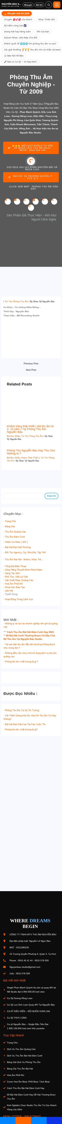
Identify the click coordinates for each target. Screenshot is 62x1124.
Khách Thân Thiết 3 (30, 458)
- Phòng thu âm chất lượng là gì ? (20, 661)
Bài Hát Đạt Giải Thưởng (18, 547)
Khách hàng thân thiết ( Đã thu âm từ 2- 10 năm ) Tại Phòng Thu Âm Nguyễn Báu (30, 429)
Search (51, 495)
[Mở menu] (56, 4)
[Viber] (45, 202)
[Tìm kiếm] (48, 4)
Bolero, (27, 559)
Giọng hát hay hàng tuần (17, 31)
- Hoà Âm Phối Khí (13, 583)
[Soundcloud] (54, 202)
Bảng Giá (10, 526)
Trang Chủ (10, 521)
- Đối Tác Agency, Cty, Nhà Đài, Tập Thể (24, 552)
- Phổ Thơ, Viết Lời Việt (15, 576)
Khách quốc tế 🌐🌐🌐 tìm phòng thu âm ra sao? (30, 43)
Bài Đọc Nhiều (13, 436)
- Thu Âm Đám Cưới (14, 537)
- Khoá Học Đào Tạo (14, 587)
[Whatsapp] (26, 202)
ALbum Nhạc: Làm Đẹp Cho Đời (20, 37)
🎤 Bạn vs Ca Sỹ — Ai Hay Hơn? (20, 61)
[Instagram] (31, 208)
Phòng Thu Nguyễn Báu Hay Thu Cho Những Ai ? (31, 452)
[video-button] (31, 161)
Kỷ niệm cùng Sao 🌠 (15, 25)
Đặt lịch (39, 5)
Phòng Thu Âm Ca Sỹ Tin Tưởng (22, 710)
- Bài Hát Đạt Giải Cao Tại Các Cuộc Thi (24, 724)
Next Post (31, 370)
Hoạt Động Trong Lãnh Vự (18, 599)
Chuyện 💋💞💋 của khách (18, 19)
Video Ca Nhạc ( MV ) (16, 542)
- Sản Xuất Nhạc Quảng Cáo (18, 580)
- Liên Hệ (8, 590)
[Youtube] (17, 202)
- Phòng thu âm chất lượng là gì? (20, 729)
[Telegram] (36, 202)
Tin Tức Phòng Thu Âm (16, 301)
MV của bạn (43, 31)
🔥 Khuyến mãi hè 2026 (16, 13)
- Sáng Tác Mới (11, 573)
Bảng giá (28, 5)
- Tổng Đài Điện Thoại (14, 566)
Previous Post (31, 363)
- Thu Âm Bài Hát (12, 559)
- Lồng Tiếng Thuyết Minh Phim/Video (22, 570)
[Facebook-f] (8, 202)
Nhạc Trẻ (36, 559)
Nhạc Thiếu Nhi (46, 19)
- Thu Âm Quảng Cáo (14, 531)
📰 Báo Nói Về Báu (14, 55)
